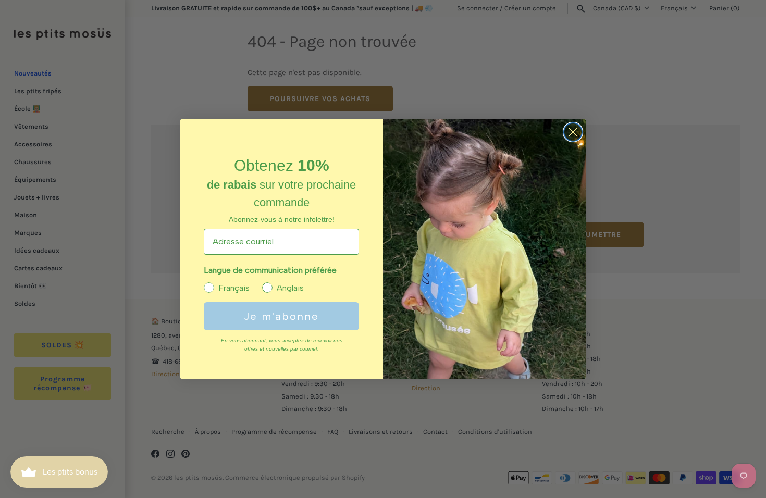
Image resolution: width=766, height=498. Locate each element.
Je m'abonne (281, 316)
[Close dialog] (573, 132)
